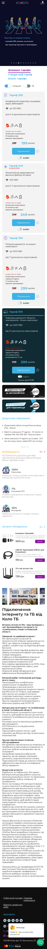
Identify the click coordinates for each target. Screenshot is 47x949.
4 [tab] (18, 63)
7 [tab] (26, 63)
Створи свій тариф (20, 74)
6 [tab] (23, 63)
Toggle (8, 86)
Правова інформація (29, 899)
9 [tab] (30, 63)
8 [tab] (28, 63)
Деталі (40, 541)
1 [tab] (11, 63)
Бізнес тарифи (17, 78)
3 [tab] (16, 63)
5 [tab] (21, 63)
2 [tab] (13, 63)
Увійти (42, 3)
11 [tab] (35, 63)
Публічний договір (13, 898)
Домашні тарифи (19, 70)
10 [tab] (33, 63)
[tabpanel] (23, 33)
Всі (41, 452)
